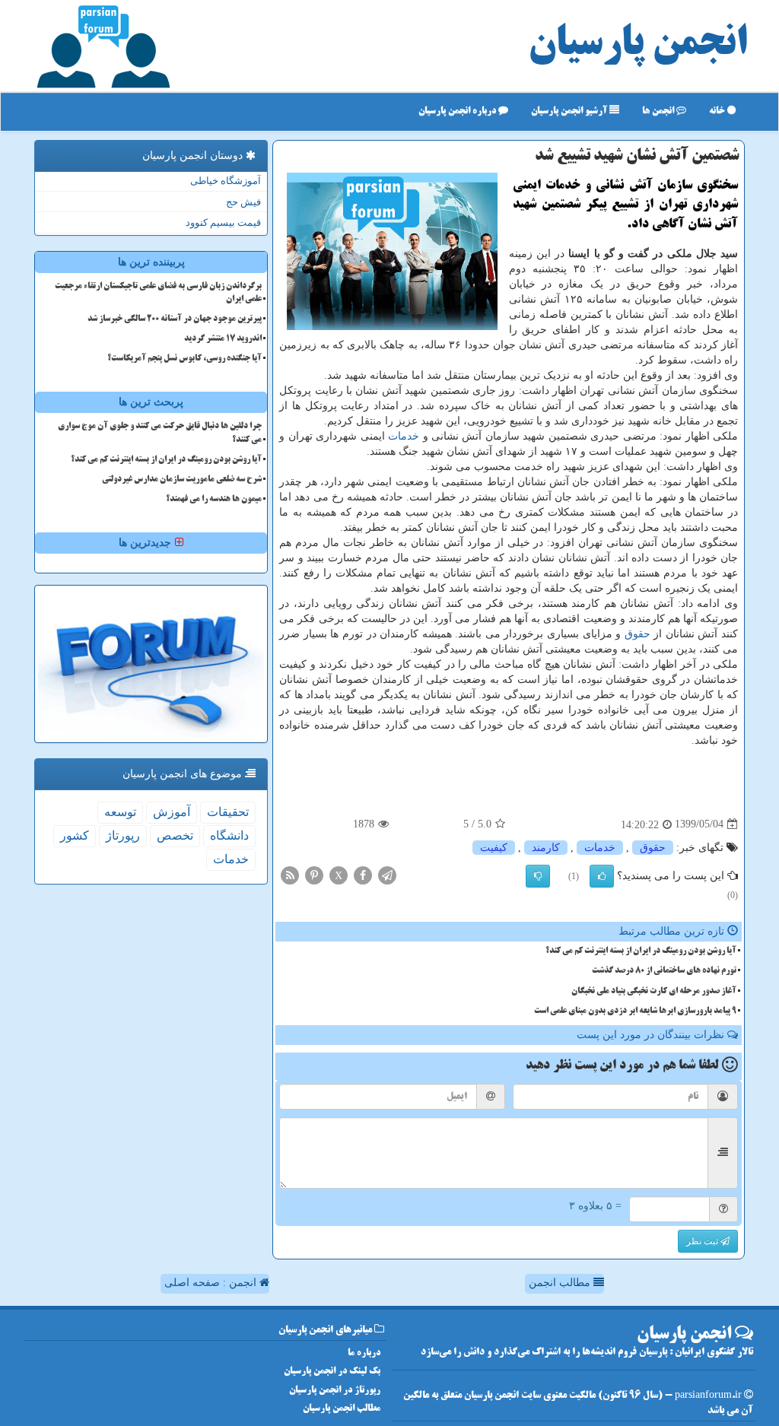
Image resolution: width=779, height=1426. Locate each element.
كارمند (546, 847)
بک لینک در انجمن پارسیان (332, 1372)
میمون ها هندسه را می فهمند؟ (214, 499)
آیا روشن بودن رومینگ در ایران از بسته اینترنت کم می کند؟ (640, 951)
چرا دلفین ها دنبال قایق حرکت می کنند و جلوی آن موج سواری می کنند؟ (160, 433)
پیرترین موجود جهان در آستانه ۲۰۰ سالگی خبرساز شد (174, 319)
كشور (74, 835)
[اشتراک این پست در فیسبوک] (363, 874)
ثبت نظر (703, 1241)
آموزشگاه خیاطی (225, 180)
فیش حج (243, 202)
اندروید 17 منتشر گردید (223, 339)
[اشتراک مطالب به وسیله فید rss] (289, 874)
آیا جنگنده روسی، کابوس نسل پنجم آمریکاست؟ (184, 359)
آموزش (171, 811)
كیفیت (493, 847)
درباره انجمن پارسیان (458, 111)
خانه (718, 111)
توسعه (120, 811)
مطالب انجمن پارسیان (341, 1409)
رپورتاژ (123, 835)
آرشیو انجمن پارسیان (570, 111)
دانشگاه (229, 835)
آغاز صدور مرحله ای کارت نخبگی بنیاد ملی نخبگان (653, 991)
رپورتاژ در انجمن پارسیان (334, 1391)
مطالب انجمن (561, 1282)
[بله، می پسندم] (602, 876)
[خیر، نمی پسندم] (538, 876)
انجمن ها (659, 111)
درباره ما (364, 1353)
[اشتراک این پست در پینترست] (314, 874)
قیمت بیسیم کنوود (223, 222)
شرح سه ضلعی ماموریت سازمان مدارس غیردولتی (182, 479)
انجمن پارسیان (637, 45)
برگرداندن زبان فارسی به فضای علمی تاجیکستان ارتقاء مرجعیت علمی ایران (158, 293)
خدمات (403, 436)
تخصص (175, 835)
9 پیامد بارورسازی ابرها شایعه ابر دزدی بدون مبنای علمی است (635, 1011)
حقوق (637, 634)
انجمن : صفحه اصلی (211, 1282)
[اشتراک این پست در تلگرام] (387, 874)
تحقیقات (228, 811)
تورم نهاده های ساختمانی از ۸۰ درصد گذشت (664, 971)
